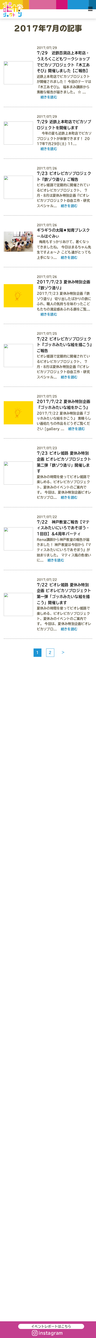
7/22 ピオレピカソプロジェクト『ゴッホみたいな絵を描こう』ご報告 (64, 345)
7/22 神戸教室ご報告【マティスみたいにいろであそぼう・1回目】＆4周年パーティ (63, 528)
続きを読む (49, 97)
